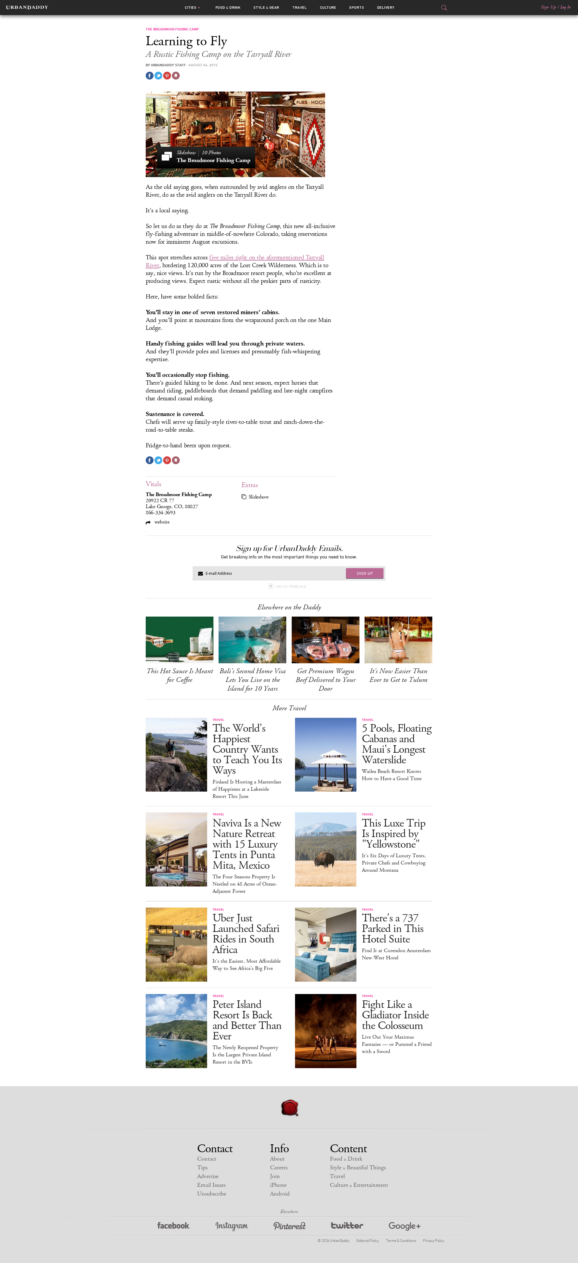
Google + (405, 1226)
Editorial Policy (367, 1240)
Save (167, 76)
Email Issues (211, 1185)
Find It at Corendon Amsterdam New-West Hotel (396, 954)
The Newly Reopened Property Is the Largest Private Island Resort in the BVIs (245, 1055)
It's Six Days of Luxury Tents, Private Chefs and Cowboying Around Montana (394, 863)
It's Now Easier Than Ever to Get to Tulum (398, 675)
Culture (328, 7)
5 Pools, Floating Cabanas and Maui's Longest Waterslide (396, 744)
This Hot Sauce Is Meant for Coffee (179, 675)
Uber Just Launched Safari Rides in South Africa (246, 934)
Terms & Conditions (401, 1240)
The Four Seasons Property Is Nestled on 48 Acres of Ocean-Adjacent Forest (245, 884)
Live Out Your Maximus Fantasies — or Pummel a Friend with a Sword (397, 1044)
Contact (206, 1159)
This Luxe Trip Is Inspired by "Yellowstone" (393, 834)
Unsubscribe (211, 1194)
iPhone (278, 1185)
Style (266, 7)
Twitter (347, 1226)
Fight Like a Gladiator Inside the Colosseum (395, 1015)
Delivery (386, 7)
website (161, 522)
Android (280, 1194)
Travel (299, 7)
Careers (278, 1168)
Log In (565, 7)
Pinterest (289, 1226)
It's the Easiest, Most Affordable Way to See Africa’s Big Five (247, 965)
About (277, 1159)
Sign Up (548, 7)
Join (275, 1176)
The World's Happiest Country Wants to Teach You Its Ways (247, 749)
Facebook (173, 1226)
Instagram (232, 1226)
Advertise (208, 1176)
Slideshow (259, 497)
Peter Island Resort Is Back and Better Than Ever (247, 1020)
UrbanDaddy (27, 7)
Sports (356, 7)
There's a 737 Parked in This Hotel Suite (392, 929)
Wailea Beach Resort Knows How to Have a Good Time (391, 775)
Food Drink (228, 7)
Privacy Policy (433, 1240)
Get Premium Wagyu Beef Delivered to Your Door (326, 679)
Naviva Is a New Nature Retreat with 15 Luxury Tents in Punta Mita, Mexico (247, 844)
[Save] (176, 76)
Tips (202, 1168)
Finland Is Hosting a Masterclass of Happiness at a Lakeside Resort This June (247, 789)
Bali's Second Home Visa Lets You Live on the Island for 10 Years (252, 679)
